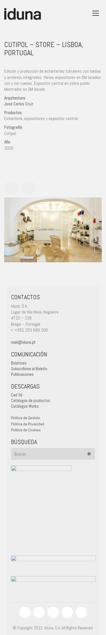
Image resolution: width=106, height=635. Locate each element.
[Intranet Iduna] (81, 612)
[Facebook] (25, 612)
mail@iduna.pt (23, 342)
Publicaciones (22, 374)
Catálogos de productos (30, 400)
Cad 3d (16, 395)
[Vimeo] (67, 612)
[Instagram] (39, 612)
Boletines (19, 363)
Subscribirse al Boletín (29, 368)
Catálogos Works (25, 406)
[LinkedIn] (53, 612)
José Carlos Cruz (18, 104)
